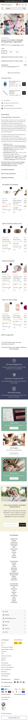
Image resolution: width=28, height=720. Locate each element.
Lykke (14, 594)
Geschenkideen (4, 699)
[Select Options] (24, 84)
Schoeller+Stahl (14, 583)
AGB (2, 653)
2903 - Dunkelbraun (10, 159)
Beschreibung (5, 114)
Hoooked (14, 563)
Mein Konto (3, 658)
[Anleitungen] (14, 439)
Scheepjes (14, 578)
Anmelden (22, 525)
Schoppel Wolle (14, 574)
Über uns (3, 643)
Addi (14, 590)
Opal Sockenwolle (14, 573)
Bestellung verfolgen (6, 665)
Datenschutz (4, 671)
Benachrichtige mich (14, 718)
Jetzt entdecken (14, 428)
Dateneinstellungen (5, 673)
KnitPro (14, 550)
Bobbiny (14, 540)
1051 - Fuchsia (15, 156)
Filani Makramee (14, 561)
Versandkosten (4, 663)
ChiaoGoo (14, 592)
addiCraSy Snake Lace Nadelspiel (14, 91)
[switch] (3, 709)
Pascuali (14, 599)
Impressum (3, 651)
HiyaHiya (14, 557)
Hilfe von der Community (8, 173)
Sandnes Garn (14, 538)
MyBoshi (14, 576)
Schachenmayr (5, 38)
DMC (14, 547)
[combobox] (16, 8)
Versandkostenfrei (16, 45)
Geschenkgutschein (5, 697)
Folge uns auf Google (6, 656)
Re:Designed (14, 602)
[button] (6, 204)
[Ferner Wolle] (14, 465)
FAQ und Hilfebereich (6, 669)
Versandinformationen (7, 169)
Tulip (14, 554)
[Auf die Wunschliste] (10, 188)
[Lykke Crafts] (14, 415)
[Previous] (2, 24)
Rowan (14, 564)
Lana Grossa (14, 542)
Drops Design (14, 595)
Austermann (14, 568)
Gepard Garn (14, 579)
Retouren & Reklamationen (7, 667)
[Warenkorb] (26, 5)
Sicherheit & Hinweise (7, 177)
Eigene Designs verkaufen (7, 649)
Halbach (14, 571)
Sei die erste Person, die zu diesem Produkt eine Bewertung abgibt (14, 348)
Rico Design (14, 569)
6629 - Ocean (18, 157)
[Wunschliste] (23, 5)
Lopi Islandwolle (14, 585)
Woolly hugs (14, 588)
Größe (3, 48)
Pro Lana (14, 552)
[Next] (26, 24)
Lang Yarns (14, 545)
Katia (14, 597)
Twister (14, 566)
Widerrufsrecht (4, 676)
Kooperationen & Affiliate (7, 647)
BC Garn (14, 555)
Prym (14, 587)
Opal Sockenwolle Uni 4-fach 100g (14, 82)
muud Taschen (14, 549)
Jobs (2, 645)
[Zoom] (22, 32)
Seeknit (14, 600)
